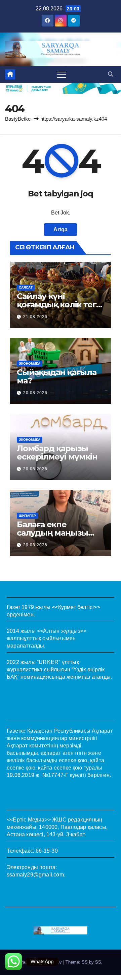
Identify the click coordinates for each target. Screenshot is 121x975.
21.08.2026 (35, 316)
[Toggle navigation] (61, 74)
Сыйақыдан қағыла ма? (56, 376)
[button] (110, 74)
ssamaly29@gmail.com (35, 874)
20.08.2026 (35, 392)
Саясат (26, 287)
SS (98, 962)
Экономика (29, 363)
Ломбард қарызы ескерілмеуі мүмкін (57, 452)
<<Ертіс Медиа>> (29, 819)
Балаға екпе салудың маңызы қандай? (52, 533)
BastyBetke (18, 119)
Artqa (60, 229)
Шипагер (27, 515)
